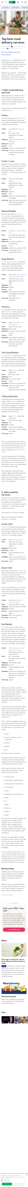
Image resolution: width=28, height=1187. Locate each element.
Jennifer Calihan (6, 46)
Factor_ (23, 118)
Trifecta (14, 401)
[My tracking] (18, 2)
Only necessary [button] (20, 1184)
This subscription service (10, 262)
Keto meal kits (6, 55)
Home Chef (22, 571)
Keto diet (6, 7)
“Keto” (15, 370)
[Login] (25, 2)
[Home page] (14, 2)
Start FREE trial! (14, 930)
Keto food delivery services (11, 52)
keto (10, 60)
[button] (14, 1180)
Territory (9, 312)
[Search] (6, 2)
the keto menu (18, 540)
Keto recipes (16, 7)
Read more (7, 1179)
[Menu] (2, 2)
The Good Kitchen (8, 356)
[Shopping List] (21, 2)
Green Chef (5, 527)
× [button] (26, 1175)
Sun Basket (5, 627)
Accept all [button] (7, 1184)
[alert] (14, 1180)
